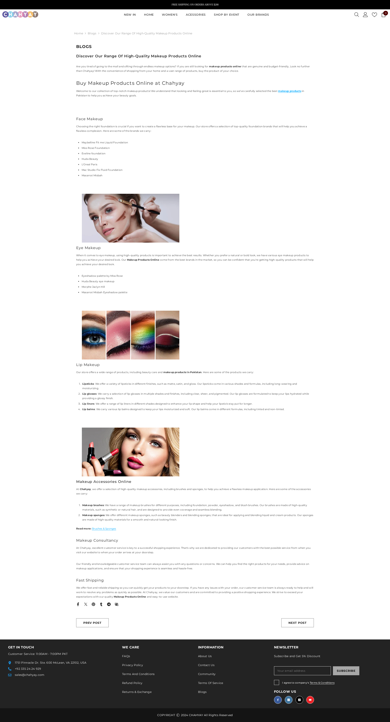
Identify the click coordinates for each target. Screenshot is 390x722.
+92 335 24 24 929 (28, 669)
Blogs (92, 33)
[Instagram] (288, 700)
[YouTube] (310, 700)
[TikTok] (299, 700)
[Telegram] (109, 604)
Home (78, 33)
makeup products (289, 91)
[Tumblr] (101, 604)
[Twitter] (86, 604)
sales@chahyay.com (29, 675)
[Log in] (365, 14)
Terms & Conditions (322, 682)
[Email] (116, 604)
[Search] (356, 14)
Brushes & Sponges (104, 528)
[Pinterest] (93, 604)
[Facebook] (78, 604)
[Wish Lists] (374, 14)
